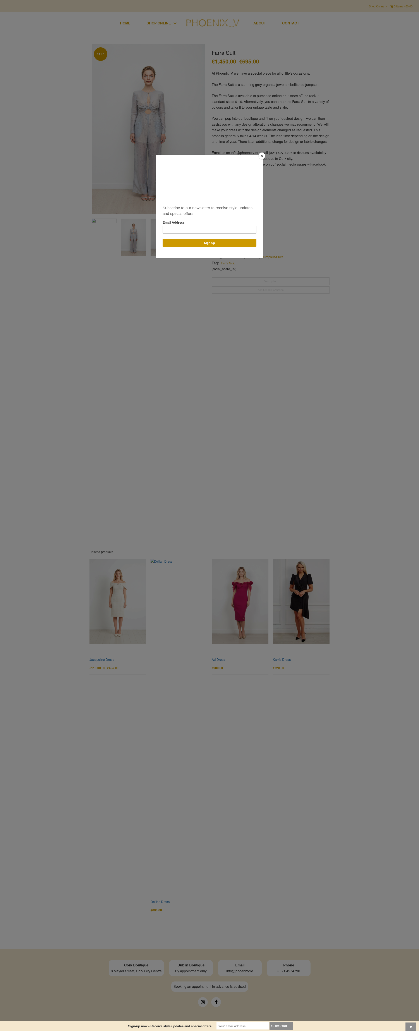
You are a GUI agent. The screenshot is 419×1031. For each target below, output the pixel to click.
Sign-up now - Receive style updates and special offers (169, 1026)
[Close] (262, 155)
